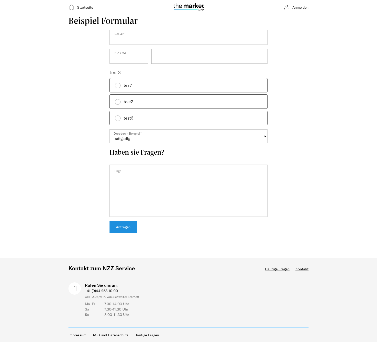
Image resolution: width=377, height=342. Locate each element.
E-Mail (119, 34)
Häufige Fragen (277, 269)
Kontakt (302, 269)
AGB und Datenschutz (110, 335)
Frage (117, 171)
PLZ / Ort (120, 53)
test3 (115, 72)
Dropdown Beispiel (128, 133)
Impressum (77, 335)
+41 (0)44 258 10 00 (101, 290)
